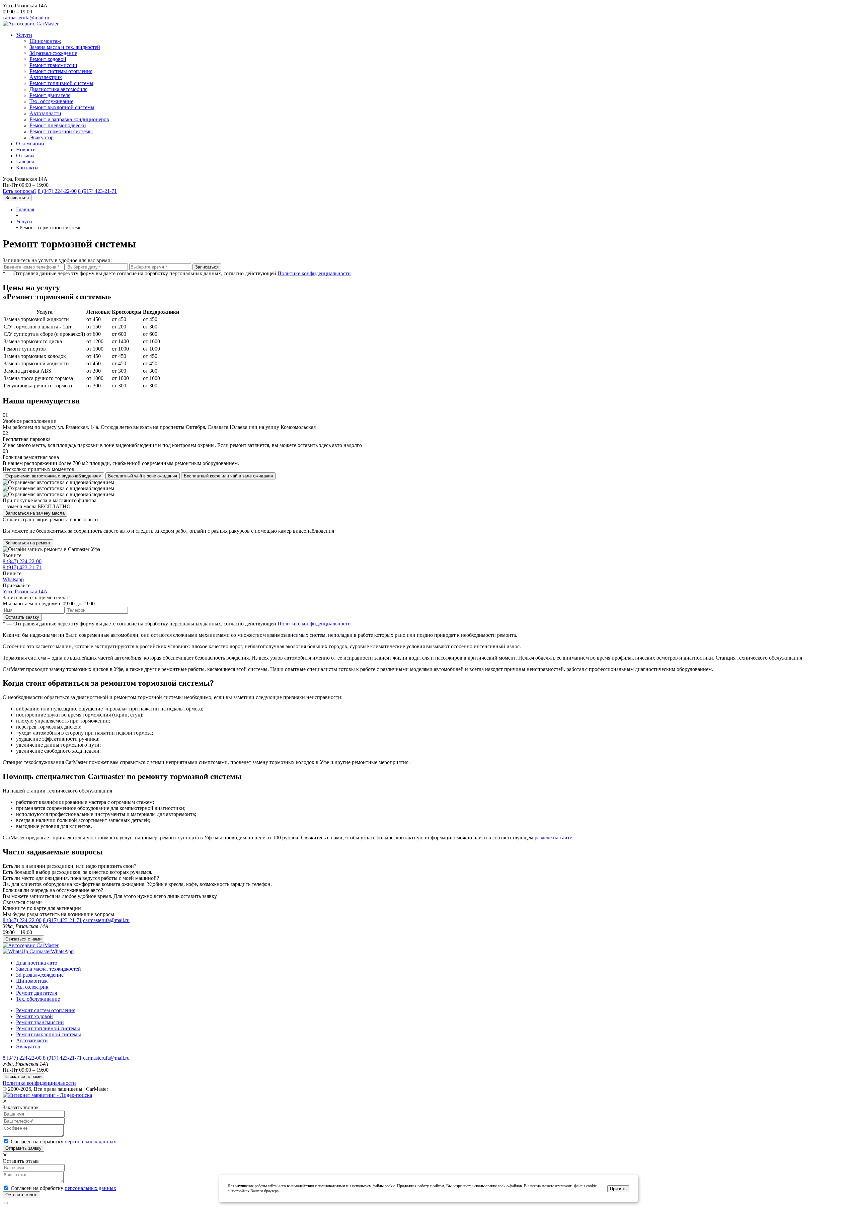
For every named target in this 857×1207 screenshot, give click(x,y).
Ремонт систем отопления (45, 1010)
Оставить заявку (22, 617)
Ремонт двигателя (49, 95)
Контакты (27, 167)
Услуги (24, 35)
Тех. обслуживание (51, 101)
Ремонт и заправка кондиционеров (69, 119)
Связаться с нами (23, 938)
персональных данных (90, 1141)
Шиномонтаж (45, 41)
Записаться (17, 197)
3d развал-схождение (53, 53)
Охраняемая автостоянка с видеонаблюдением (53, 475)
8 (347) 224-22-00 (57, 191)
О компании (30, 143)
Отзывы (25, 155)
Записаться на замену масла (35, 513)
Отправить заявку (23, 1148)
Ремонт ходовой (47, 59)
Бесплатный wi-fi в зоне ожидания (142, 475)
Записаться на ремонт (28, 542)
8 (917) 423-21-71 (97, 191)
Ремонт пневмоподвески (57, 125)
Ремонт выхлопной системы (61, 107)
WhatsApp (62, 951)
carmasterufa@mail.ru (26, 17)
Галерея (25, 161)
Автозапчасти (45, 113)
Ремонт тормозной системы (61, 131)
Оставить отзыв (21, 1194)
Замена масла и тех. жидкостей (64, 47)
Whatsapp (13, 579)
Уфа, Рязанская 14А (25, 591)
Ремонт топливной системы (61, 83)
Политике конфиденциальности (314, 273)
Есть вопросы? (19, 191)
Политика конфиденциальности (39, 1083)
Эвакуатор (41, 137)
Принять (618, 1188)
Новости (26, 149)
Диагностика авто (36, 963)
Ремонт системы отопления (60, 71)
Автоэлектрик (45, 77)
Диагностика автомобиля (58, 89)
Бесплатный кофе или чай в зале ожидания (228, 475)
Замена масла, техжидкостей (48, 969)
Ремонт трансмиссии (53, 65)
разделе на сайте (553, 837)
